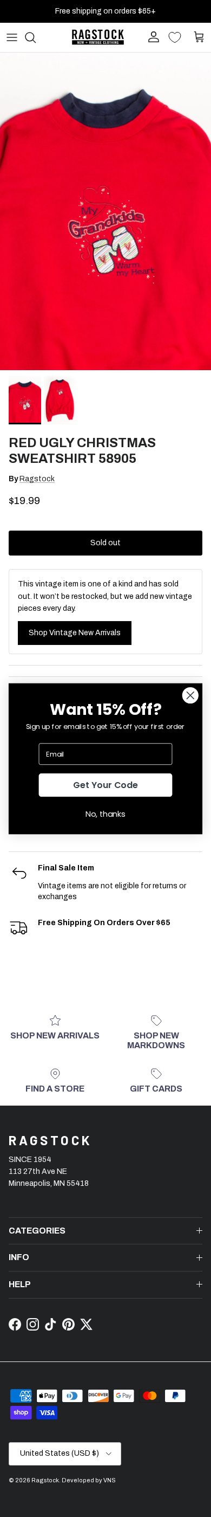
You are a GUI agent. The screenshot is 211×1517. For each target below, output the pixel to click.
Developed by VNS (89, 1480)
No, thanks (105, 813)
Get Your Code (105, 785)
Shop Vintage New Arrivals (75, 633)
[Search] (36, 37)
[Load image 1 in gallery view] (105, 211)
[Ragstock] (98, 37)
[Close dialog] (190, 695)
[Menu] (12, 37)
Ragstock (37, 479)
